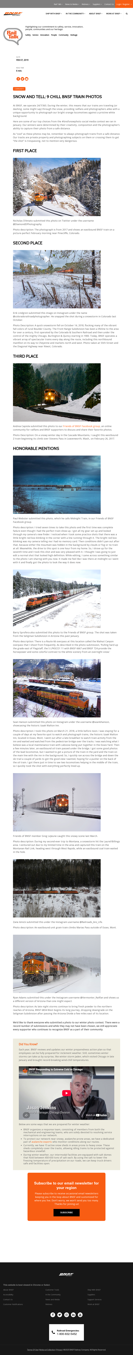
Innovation (44, 35)
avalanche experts (42, 1141)
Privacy (59, 1350)
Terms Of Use (32, 1350)
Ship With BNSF (94, 1290)
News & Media (71, 4)
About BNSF (95, 13)
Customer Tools (52, 1290)
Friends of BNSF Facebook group (81, 426)
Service (35, 35)
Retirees (85, 4)
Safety (28, 35)
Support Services (95, 1299)
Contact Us (109, 4)
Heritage (73, 35)
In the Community (75, 13)
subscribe (66, 1212)
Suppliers (96, 4)
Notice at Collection (47, 1350)
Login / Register (123, 4)
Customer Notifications (13, 1304)
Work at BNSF (113, 13)
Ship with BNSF (53, 13)
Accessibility (8, 1294)
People (54, 35)
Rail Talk (57, 4)
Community (63, 35)
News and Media (52, 1299)
